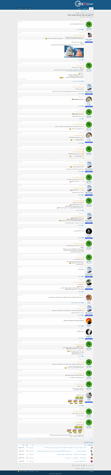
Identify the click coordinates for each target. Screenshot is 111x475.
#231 (19, 306)
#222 (19, 185)
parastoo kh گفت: (79, 384)
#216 (19, 109)
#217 (19, 122)
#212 (19, 32)
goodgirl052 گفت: (79, 422)
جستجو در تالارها (84, 10)
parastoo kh (89, 336)
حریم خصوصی (25, 471)
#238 (19, 392)
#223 (19, 198)
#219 (19, 146)
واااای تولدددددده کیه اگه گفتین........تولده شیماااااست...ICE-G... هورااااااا (71, 454)
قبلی (91, 19)
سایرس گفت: (80, 308)
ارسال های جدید (90, 10)
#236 (19, 370)
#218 (19, 133)
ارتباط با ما (36, 471)
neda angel (88, 28)
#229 (19, 279)
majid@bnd (89, 325)
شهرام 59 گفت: (80, 112)
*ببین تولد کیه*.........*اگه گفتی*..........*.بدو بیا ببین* (75, 458)
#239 (19, 409)
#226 (19, 241)
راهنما (21, 471)
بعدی (77, 19)
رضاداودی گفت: (80, 65)
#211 (19, 22)
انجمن (91, 8)
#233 (19, 329)
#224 (19, 213)
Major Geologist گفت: (78, 124)
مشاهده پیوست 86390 (70, 71)
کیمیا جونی (89, 235)
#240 (19, 420)
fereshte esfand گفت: (79, 35)
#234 (19, 341)
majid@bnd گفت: (79, 373)
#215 (19, 97)
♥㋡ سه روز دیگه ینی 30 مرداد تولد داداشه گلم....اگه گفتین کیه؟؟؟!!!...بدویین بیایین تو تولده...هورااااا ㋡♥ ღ (65, 447)
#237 (19, 381)
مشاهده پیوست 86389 (79, 71)
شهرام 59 (89, 104)
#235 (19, 359)
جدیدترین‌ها (85, 8)
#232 (19, 318)
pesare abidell (89, 39)
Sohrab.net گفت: (79, 344)
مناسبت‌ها (31, 447)
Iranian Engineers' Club (55, 473)
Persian (90, 471)
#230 (19, 295)
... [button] (87, 19)
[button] (82, 8)
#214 (19, 84)
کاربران (79, 8)
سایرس (88, 302)
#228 (19, 267)
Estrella (89, 399)
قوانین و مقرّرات (31, 471)
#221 (19, 174)
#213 (19, 63)
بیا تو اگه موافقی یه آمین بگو (80, 461)
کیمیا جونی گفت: (80, 257)
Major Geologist (89, 17)
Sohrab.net (88, 286)
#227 (19, 254)
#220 (19, 162)
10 (79, 19)
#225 (19, 228)
